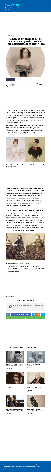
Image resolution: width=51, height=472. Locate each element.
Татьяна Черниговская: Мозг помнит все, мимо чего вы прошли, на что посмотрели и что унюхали (36, 388)
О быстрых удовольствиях (13, 386)
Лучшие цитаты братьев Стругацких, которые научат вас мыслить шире (35, 410)
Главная (8, 35)
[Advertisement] (28, 24)
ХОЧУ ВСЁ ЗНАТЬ (12, 5)
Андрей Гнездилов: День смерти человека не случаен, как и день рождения (14, 410)
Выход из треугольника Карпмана (33, 365)
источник (8, 275)
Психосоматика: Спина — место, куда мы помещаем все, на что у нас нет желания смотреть (14, 366)
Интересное (13, 35)
